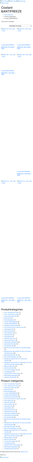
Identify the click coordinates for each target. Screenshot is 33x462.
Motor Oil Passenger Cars (11, 357)
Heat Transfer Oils (9, 333)
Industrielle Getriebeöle (11, 342)
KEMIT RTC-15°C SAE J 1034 (8, 47)
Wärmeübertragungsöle (11, 375)
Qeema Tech (24, 451)
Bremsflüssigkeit (9, 320)
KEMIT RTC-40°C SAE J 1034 (24, 47)
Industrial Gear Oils (9, 338)
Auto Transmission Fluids (11, 312)
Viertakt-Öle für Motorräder (12, 373)
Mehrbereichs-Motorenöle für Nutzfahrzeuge (17, 347)
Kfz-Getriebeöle (8, 346)
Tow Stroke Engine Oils (11, 370)
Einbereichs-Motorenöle (11, 325)
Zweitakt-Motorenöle (10, 377)
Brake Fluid (7, 318)
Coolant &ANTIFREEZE (7, 45)
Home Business (8, 14)
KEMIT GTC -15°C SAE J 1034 (8, 300)
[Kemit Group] (4, 1)
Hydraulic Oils (8, 334)
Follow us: (3, 455)
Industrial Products (9, 340)
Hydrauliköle (8, 336)
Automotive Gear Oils (10, 316)
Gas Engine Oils (8, 329)
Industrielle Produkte (10, 344)
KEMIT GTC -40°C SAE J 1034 (24, 300)
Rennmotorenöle (9, 368)
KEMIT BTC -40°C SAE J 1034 (24, 174)
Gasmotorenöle (8, 331)
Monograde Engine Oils (11, 355)
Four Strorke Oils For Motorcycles (14, 327)
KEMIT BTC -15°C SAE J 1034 (8, 73)
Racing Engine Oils (9, 366)
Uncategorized (8, 371)
